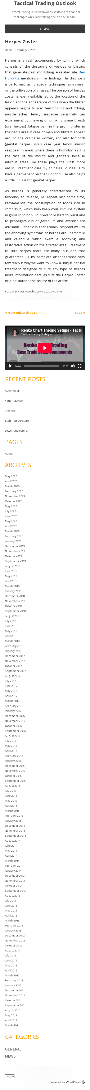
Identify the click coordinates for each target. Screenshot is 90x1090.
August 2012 (12, 950)
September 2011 (15, 1005)
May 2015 (11, 801)
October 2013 (13, 885)
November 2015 (15, 771)
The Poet (10, 410)
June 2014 (11, 845)
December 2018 (15, 596)
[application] (45, 348)
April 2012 (11, 970)
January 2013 (13, 930)
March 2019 (12, 586)
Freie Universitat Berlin (23, 313)
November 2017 (15, 661)
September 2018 (15, 611)
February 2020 (14, 536)
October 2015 (13, 776)
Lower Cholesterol (16, 430)
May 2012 (11, 965)
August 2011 (12, 1010)
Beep (80, 313)
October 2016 (13, 726)
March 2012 (12, 975)
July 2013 (10, 900)
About (9, 453)
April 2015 (11, 806)
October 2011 (13, 1000)
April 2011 (11, 1020)
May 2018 (11, 631)
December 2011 (15, 990)
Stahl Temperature (17, 420)
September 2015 (15, 781)
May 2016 (11, 746)
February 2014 (14, 865)
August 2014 (12, 840)
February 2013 (14, 925)
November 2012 (15, 940)
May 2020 (11, 521)
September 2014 (15, 835)
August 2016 (12, 736)
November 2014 (15, 830)
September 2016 (15, 731)
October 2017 (13, 666)
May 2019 (11, 576)
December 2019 (15, 546)
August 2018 (12, 616)
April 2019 (11, 581)
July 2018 (10, 621)
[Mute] (73, 366)
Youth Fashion (14, 401)
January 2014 (13, 870)
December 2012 (15, 935)
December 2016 (15, 716)
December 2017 (15, 656)
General (13, 1049)
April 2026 (11, 481)
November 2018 (15, 601)
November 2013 (15, 880)
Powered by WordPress (65, 1082)
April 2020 (11, 526)
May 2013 (11, 910)
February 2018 (14, 646)
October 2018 (13, 606)
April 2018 (11, 636)
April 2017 (11, 696)
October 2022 (13, 501)
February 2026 (14, 491)
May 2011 (11, 1015)
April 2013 (11, 915)
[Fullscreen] (79, 366)
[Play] (10, 366)
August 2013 (12, 895)
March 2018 (12, 641)
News (21, 291)
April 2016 (11, 751)
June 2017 (11, 686)
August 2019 (12, 566)
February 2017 (14, 706)
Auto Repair (12, 391)
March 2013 (12, 920)
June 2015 (11, 796)
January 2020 (13, 541)
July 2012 (10, 955)
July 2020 (10, 511)
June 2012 (11, 960)
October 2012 (13, 945)
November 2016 (15, 721)
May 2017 (11, 691)
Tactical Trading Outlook (45, 3)
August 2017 (12, 676)
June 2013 (11, 905)
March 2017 (12, 701)
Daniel (9, 50)
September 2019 (15, 561)
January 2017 (13, 711)
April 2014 (11, 855)
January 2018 (13, 651)
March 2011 (12, 1025)
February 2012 (14, 980)
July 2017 (10, 681)
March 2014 (12, 860)
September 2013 (15, 890)
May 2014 (11, 850)
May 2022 (11, 506)
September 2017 (15, 671)
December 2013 (15, 875)
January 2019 (13, 591)
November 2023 (15, 496)
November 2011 (15, 995)
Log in (10, 1076)
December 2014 (15, 825)
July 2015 (10, 791)
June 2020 (11, 516)
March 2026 (12, 486)
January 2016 (13, 761)
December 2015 (15, 766)
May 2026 (11, 476)
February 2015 (14, 816)
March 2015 (12, 811)
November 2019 (15, 551)
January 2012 (13, 985)
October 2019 (13, 556)
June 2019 (11, 571)
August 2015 (12, 786)
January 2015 (13, 820)
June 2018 (11, 626)
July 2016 (10, 741)
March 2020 (12, 531)
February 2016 (14, 756)
